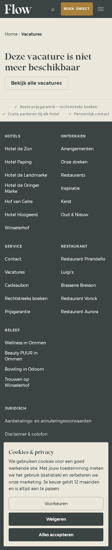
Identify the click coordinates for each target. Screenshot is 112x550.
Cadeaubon (17, 285)
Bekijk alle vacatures (36, 83)
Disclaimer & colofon (26, 434)
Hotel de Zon (18, 148)
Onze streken (74, 162)
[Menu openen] (100, 9)
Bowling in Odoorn (24, 369)
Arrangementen (77, 148)
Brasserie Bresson (78, 285)
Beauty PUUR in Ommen (21, 356)
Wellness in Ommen (25, 343)
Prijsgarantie (17, 311)
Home (11, 34)
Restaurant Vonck (79, 298)
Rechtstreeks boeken (26, 298)
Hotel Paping (18, 162)
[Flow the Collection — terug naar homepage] (19, 9)
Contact (13, 259)
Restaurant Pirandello (83, 259)
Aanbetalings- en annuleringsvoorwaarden (48, 421)
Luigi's (67, 272)
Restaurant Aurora (79, 311)
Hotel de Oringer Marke (22, 188)
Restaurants (73, 175)
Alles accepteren (56, 534)
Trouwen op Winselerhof (17, 382)
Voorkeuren (56, 503)
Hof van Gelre (19, 201)
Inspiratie (70, 188)
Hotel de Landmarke (26, 175)
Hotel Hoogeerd (21, 214)
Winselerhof (17, 228)
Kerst (66, 201)
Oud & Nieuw (74, 214)
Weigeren (56, 519)
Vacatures (14, 272)
